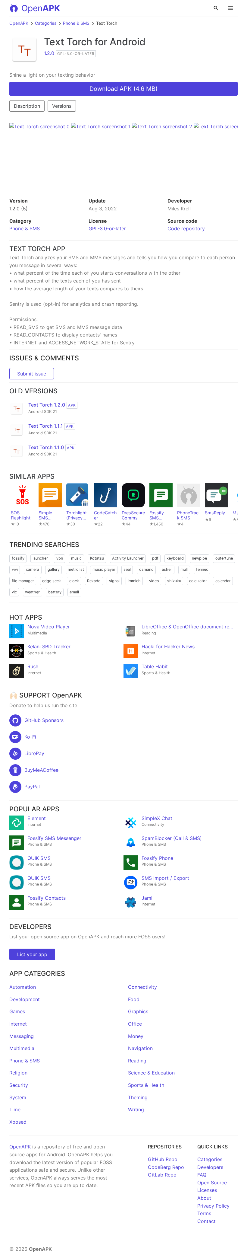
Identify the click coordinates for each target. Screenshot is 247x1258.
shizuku (174, 581)
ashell (167, 569)
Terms (204, 1213)
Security (18, 1085)
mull (184, 569)
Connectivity (142, 987)
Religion (18, 1073)
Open (40, 8)
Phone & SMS (76, 23)
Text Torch (68, 42)
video (154, 581)
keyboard (175, 558)
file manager (23, 581)
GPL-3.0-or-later (107, 228)
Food (133, 999)
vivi (15, 569)
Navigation (140, 1048)
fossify (18, 558)
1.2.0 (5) (18, 209)
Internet (18, 1024)
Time (14, 1109)
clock (74, 581)
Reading (137, 1061)
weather (32, 592)
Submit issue (31, 374)
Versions (61, 106)
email (74, 592)
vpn (59, 558)
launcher (40, 558)
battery (54, 592)
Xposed (18, 1122)
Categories (45, 23)
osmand (146, 569)
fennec (202, 569)
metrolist (76, 569)
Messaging (21, 1036)
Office (135, 1024)
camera (32, 569)
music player (103, 569)
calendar (223, 581)
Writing (136, 1109)
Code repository (186, 228)
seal (127, 569)
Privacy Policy (213, 1206)
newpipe (199, 558)
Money (135, 1036)
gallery (54, 569)
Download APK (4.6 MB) (123, 88)
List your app (32, 954)
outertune (224, 558)
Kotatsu (97, 558)
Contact (206, 1221)
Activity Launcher (128, 558)
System (17, 1097)
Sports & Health (146, 1085)
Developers (210, 1167)
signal (114, 581)
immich (134, 581)
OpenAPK (18, 23)
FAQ (201, 1175)
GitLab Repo (162, 1175)
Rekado (94, 581)
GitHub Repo (162, 1159)
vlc (14, 592)
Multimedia (21, 1048)
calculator (198, 581)
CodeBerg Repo (166, 1167)
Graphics (138, 1011)
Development (24, 999)
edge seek (51, 581)
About (204, 1198)
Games (17, 1011)
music (76, 558)
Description (27, 106)
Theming (138, 1097)
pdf (155, 558)
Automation (22, 987)
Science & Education (151, 1073)
